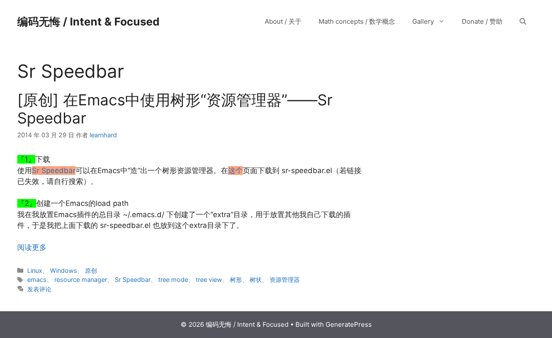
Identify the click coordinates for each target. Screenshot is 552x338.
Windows (63, 270)
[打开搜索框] (523, 22)
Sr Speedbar (133, 279)
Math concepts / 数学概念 (357, 21)
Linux (34, 270)
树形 (236, 279)
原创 (91, 270)
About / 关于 (283, 21)
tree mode (173, 279)
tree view (209, 279)
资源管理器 (285, 279)
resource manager (80, 279)
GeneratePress (349, 324)
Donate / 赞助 (482, 21)
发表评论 (39, 289)
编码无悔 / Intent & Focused (88, 21)
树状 (256, 279)
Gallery (423, 21)
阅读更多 (32, 247)
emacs (37, 279)
